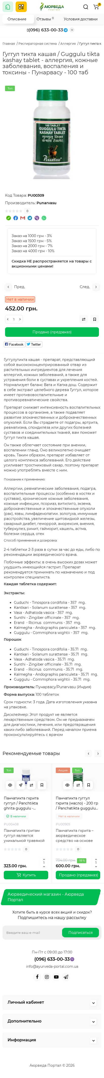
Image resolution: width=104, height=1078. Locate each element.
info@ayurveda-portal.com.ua (52, 966)
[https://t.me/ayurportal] (66, 977)
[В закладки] (42, 785)
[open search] (85, 7)
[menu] (21, 7)
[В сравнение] (31, 785)
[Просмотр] (10, 785)
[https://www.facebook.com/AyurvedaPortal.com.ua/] (37, 977)
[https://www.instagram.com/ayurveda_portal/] (46, 977)
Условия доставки (81, 19)
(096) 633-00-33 (46, 29)
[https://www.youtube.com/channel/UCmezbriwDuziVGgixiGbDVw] (56, 977)
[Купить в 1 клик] (20, 785)
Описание (17, 19)
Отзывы (45, 19)
